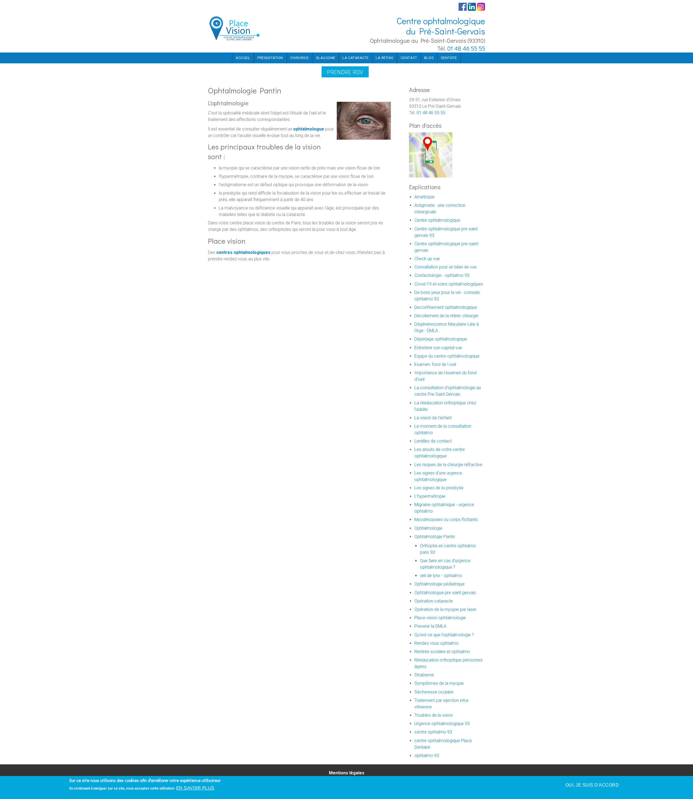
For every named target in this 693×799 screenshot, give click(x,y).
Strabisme (424, 674)
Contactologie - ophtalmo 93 (441, 275)
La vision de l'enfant (433, 417)
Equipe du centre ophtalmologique (446, 356)
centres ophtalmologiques (243, 252)
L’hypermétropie (429, 496)
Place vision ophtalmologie (440, 617)
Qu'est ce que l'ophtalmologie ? (444, 634)
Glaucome (325, 58)
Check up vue (427, 258)
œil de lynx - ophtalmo (441, 575)
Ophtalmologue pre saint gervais (445, 592)
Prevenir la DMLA (430, 626)
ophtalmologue (308, 129)
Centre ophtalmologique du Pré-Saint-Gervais (441, 26)
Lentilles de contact (433, 441)
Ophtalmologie (428, 528)
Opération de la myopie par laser (445, 609)
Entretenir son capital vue (438, 347)
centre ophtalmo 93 (433, 732)
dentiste (449, 58)
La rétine (384, 58)
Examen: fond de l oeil (435, 364)
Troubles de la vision (433, 715)
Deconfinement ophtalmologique (445, 307)
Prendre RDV (345, 72)
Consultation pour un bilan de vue (445, 267)
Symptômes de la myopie (439, 683)
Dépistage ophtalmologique (440, 339)
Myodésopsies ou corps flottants (446, 519)
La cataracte (355, 58)
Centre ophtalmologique (437, 220)
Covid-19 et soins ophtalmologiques (448, 284)
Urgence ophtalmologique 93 (442, 723)
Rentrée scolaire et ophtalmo (442, 651)
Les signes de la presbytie (438, 487)
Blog (429, 58)
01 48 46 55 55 (466, 48)
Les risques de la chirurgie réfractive (448, 464)
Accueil (243, 58)
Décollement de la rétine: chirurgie (446, 315)
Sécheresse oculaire (433, 692)
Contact (409, 58)
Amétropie (424, 196)
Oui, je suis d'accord (592, 785)
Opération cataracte (433, 601)
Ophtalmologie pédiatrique (439, 584)
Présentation (270, 58)
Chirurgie (299, 58)
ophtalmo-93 (426, 755)
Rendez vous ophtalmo (436, 643)
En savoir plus (195, 788)
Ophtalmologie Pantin (434, 536)
